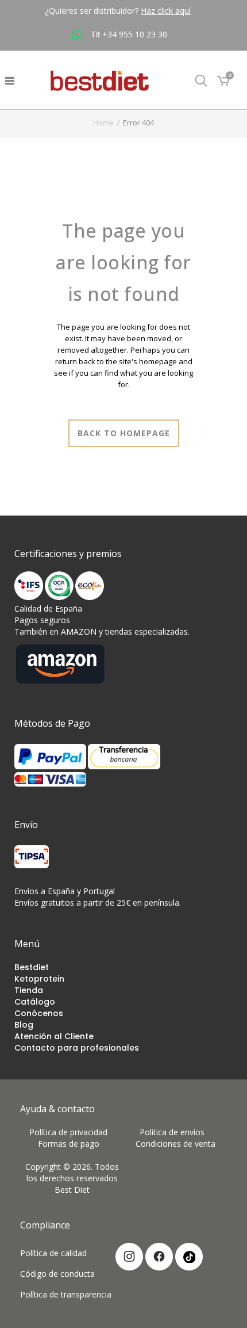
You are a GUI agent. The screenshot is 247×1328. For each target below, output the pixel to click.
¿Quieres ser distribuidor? (118, 10)
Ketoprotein (39, 978)
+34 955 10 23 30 (134, 34)
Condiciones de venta (175, 1143)
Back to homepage (124, 433)
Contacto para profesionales (76, 1048)
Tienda (28, 990)
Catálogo (34, 1002)
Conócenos (38, 1013)
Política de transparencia (65, 1294)
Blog (23, 1025)
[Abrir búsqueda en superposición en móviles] (201, 80)
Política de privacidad (71, 1132)
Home (103, 122)
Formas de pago (72, 1143)
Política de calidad (53, 1252)
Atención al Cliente (54, 1036)
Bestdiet (31, 967)
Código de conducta (57, 1273)
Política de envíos (175, 1132)
